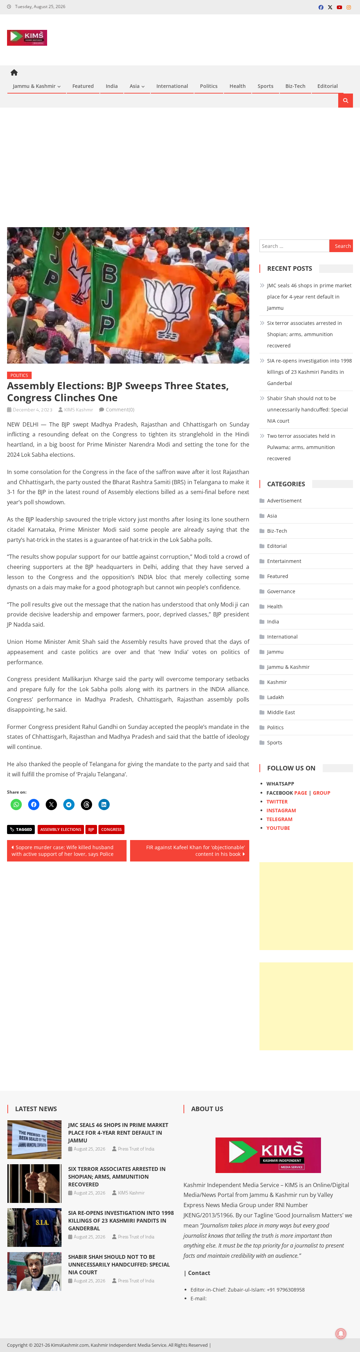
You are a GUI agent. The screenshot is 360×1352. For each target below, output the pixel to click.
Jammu (275, 651)
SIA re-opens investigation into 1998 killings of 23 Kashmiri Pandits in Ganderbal (309, 371)
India (112, 86)
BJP (91, 829)
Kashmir (277, 682)
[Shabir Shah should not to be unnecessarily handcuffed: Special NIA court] (34, 1271)
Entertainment (284, 561)
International (172, 86)
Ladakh (275, 697)
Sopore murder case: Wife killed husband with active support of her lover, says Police (63, 851)
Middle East (281, 712)
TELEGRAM (279, 819)
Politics (209, 86)
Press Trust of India (136, 1148)
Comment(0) (120, 409)
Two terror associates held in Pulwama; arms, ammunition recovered (301, 447)
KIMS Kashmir (78, 409)
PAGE (300, 792)
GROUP (321, 792)
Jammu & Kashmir (34, 86)
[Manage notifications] (341, 1333)
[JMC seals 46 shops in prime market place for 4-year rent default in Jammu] (34, 1139)
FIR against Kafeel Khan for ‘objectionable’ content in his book (195, 851)
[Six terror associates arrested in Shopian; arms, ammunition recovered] (34, 1183)
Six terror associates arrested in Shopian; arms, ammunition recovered (304, 334)
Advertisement (284, 500)
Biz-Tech (295, 86)
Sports (266, 86)
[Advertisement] (180, 167)
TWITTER (277, 801)
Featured (83, 86)
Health (238, 86)
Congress (111, 829)
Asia (135, 86)
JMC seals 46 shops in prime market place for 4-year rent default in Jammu (309, 296)
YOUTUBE (278, 828)
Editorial (327, 86)
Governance (281, 591)
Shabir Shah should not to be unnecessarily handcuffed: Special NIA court (307, 409)
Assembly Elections (60, 829)
